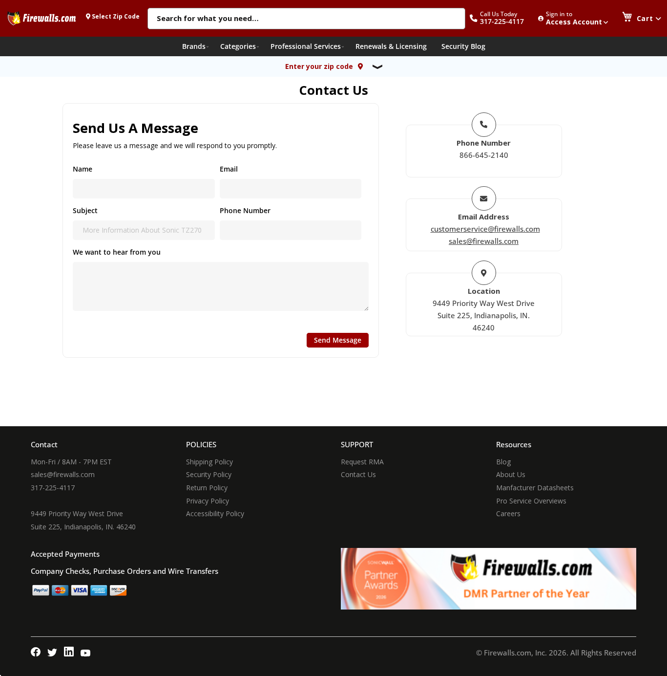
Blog (503, 461)
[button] (502, 18)
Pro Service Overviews (531, 500)
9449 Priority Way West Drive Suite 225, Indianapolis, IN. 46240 (484, 315)
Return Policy (207, 487)
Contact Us (358, 474)
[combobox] (306, 19)
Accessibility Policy (215, 513)
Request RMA (362, 461)
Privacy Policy (207, 500)
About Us (510, 474)
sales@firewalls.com (484, 241)
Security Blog (463, 46)
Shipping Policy (209, 461)
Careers (508, 513)
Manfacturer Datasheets (535, 487)
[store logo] (41, 18)
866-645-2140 (483, 155)
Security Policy (208, 474)
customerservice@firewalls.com (485, 229)
